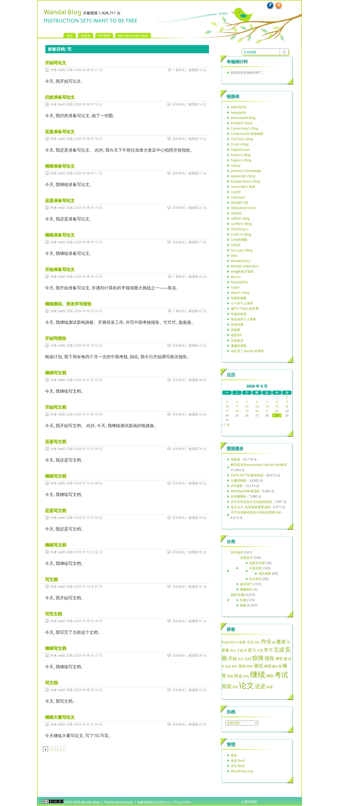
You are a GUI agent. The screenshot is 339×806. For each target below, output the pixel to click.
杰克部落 (237, 324)
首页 (69, 35)
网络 (270, 675)
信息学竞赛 (257, 563)
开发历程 (255, 568)
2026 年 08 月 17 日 (88, 173)
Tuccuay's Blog (241, 250)
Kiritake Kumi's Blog (245, 181)
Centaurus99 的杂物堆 (247, 133)
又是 (240, 650)
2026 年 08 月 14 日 (88, 207)
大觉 (260, 650)
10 (227, 406)
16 (286, 406)
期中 (235, 666)
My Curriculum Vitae (133, 35)
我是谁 (85, 35)
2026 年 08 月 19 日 (88, 104)
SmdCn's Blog (241, 234)
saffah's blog (240, 218)
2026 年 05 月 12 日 (88, 345)
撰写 (279, 658)
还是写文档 (55, 441)
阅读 (269, 687)
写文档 (51, 579)
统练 (246, 676)
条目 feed (237, 760)
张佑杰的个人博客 (243, 319)
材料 (250, 666)
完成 (279, 649)
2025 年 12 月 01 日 (88, 586)
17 (227, 411)
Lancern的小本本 (243, 186)
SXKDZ (235, 245)
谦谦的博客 (239, 345)
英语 (235, 687)
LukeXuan (238, 197)
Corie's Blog (239, 144)
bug (225, 641)
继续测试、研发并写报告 (68, 304)
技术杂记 (255, 579)
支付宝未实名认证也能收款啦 (251, 501)
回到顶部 (250, 801)
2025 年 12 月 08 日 (88, 483)
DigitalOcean (240, 149)
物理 (267, 665)
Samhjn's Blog (241, 224)
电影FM (236, 335)
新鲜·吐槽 (237, 594)
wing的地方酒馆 (242, 271)
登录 (234, 755)
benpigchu (238, 112)
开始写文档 (55, 407)
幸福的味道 (239, 314)
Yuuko (235, 287)
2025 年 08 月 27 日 (88, 655)
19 (246, 411)
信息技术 (246, 557)
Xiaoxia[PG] (239, 282)
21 (267, 411)
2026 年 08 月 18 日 (88, 138)
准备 (225, 650)
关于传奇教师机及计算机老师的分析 (256, 512)
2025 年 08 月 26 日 (88, 690)
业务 (242, 642)
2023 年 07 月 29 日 (88, 724)
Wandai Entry (240, 261)
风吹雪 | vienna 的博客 (247, 351)
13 (256, 406)
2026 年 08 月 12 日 (88, 276)
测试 (258, 665)
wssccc (236, 276)
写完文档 (53, 614)
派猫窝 (235, 329)
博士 (233, 650)
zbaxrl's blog (240, 292)
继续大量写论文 (60, 717)
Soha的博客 (239, 239)
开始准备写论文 (60, 269)
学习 (268, 650)
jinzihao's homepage (246, 171)
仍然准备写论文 (60, 97)
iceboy (235, 165)
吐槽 (243, 600)
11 (237, 406)
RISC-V (233, 642)
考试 (281, 674)
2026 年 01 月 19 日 (88, 414)
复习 (252, 650)
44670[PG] (238, 107)
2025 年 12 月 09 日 (88, 448)
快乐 (241, 659)
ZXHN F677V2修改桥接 (247, 475)
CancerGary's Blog (244, 128)
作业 (266, 641)
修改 (281, 641)
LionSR (235, 192)
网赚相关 (246, 589)
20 (256, 411)
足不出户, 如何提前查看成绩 (250, 507)
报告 (270, 658)
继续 (257, 674)
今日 (250, 642)
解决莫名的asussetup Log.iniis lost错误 (259, 464)
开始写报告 (55, 338)
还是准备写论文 (60, 131)
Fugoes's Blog (241, 160)
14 (267, 406)
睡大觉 (277, 666)
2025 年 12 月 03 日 (88, 517)
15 (276, 406)
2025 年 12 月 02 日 (88, 552)
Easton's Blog (241, 155)
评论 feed (237, 766)
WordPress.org (242, 771)
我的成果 (264, 573)
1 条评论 (179, 70)
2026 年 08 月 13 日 (88, 242)
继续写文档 (55, 372)
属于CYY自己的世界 (245, 308)
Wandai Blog (62, 11)
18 (237, 411)
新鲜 (243, 605)
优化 (257, 642)
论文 (246, 685)
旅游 (228, 666)
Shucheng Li (239, 229)
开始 (232, 658)
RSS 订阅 (278, 5)
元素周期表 (239, 480)
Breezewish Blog (243, 118)
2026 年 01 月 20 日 (88, 380)
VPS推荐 (104, 35)
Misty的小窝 (239, 202)
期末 (242, 665)
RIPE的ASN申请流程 (245, 491)
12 (246, 406)
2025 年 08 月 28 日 (88, 621)
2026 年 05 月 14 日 (88, 311)
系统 (230, 676)
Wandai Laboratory (245, 266)
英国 (226, 686)
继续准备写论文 (60, 166)
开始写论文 (55, 62)
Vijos (234, 255)
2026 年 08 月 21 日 (88, 70)
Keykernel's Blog (243, 176)
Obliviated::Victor (243, 208)
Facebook (270, 5)
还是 (260, 686)
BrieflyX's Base (242, 123)
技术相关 (237, 552)
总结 (247, 658)
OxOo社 (236, 213)
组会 (238, 676)
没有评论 (178, 104)
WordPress (162, 802)
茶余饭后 (237, 340)
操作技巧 (246, 584)
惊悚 (258, 658)
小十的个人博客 (242, 303)
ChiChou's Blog (242, 139)
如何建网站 (239, 496)
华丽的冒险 (239, 298)
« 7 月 (225, 425)
